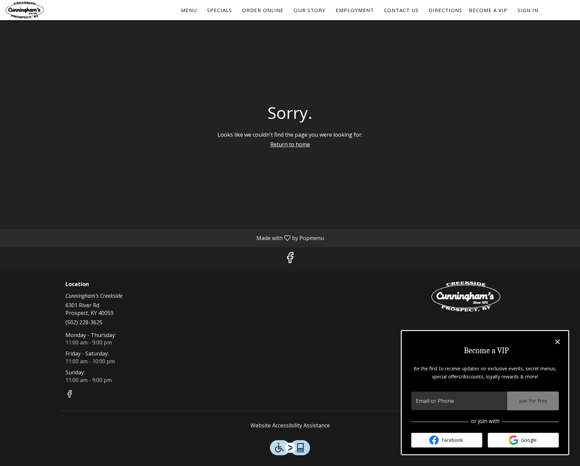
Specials (219, 10)
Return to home (290, 144)
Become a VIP (488, 10)
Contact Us (401, 10)
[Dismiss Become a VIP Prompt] (557, 342)
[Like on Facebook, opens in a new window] (290, 259)
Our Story (310, 10)
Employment (355, 10)
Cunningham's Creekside (466, 296)
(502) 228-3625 (83, 322)
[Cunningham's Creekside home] (35, 10)
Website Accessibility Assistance (290, 425)
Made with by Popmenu (164, 237)
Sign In (528, 10)
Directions (445, 10)
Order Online (263, 10)
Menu (189, 10)
